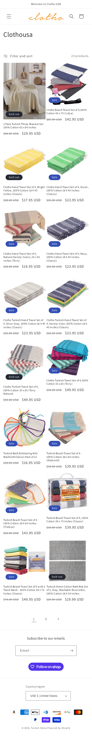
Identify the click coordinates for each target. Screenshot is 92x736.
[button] (9, 16)
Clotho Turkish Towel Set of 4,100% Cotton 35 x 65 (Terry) (67, 382)
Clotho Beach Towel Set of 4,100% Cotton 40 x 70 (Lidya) (66, 111)
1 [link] (34, 619)
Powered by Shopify (58, 727)
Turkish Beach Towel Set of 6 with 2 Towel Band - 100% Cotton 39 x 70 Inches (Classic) (24, 590)
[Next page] (58, 619)
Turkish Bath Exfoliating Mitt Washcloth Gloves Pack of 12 (20, 455)
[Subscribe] (71, 650)
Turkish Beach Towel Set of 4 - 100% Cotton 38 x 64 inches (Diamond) (64, 457)
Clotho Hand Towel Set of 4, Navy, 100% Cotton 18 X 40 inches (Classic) (67, 257)
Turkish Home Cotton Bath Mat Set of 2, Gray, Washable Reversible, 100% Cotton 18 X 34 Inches (67, 590)
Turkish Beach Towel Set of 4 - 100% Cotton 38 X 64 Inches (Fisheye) (21, 523)
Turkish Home (39, 727)
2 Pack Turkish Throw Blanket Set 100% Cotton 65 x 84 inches (23, 125)
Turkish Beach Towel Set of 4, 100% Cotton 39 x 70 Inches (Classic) (67, 519)
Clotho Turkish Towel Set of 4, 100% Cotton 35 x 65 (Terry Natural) (21, 390)
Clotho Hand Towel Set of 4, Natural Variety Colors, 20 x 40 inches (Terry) (21, 257)
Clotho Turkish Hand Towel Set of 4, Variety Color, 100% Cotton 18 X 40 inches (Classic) (66, 323)
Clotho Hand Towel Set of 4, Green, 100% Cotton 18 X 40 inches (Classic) (67, 190)
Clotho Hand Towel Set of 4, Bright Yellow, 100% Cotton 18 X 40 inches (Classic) (24, 190)
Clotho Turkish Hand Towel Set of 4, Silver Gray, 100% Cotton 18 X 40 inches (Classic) (24, 323)
